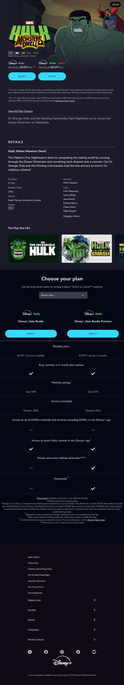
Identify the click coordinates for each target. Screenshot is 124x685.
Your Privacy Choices (36, 587)
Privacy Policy (33, 563)
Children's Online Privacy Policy (40, 569)
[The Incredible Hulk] (33, 249)
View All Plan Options (20, 111)
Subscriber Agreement (36, 581)
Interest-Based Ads (35, 593)
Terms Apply (42, 498)
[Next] (118, 248)
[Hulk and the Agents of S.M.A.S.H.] (87, 249)
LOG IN (115, 4)
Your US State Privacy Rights (39, 575)
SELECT (22, 76)
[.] (30, 652)
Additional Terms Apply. (65, 101)
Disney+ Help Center (96, 520)
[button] (62, 600)
